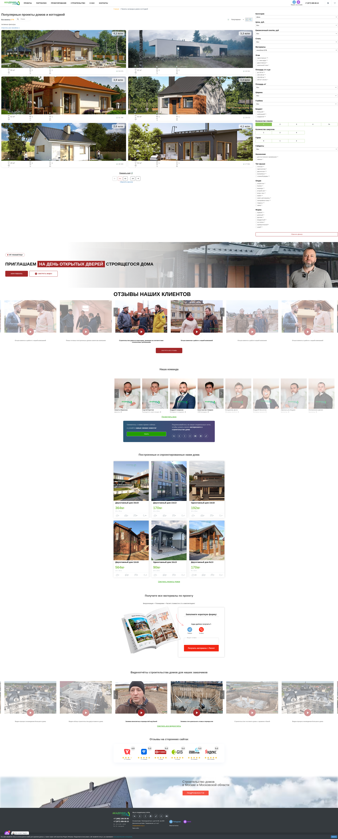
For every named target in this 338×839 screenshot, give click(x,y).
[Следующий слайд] (222, 312)
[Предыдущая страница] (115, 178)
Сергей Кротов (148, 410)
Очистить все (6, 28)
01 (120, 178)
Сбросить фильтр (126, 182)
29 (133, 178)
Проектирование (58, 3)
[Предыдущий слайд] (116, 312)
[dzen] (145, 816)
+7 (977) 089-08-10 (312, 3)
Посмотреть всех (169, 417)
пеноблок (15, 28)
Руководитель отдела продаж (150, 412)
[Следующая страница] (138, 178)
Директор (117, 412)
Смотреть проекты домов (169, 582)
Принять (334, 836)
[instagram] (190, 436)
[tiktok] (206, 436)
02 (125, 178)
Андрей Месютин (260, 410)
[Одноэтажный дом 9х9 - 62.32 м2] (63, 95)
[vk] (174, 436)
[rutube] (161, 816)
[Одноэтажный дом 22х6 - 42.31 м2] (190, 49)
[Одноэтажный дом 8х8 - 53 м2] (190, 142)
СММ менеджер (202, 412)
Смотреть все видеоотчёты (169, 726)
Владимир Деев (231, 410)
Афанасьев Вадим (288, 410)
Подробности (195, 793)
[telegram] (201, 436)
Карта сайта (135, 828)
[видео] (30, 332)
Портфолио (41, 3)
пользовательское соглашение (122, 837)
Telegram (177, 822)
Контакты (103, 3)
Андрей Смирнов (176, 410)
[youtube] (195, 436)
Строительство (78, 3)
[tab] (57, 159)
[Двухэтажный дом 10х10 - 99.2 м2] (63, 49)
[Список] (247, 19)
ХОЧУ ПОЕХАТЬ (16, 273)
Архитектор (284, 412)
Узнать (146, 434)
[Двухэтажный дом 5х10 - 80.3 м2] (190, 95)
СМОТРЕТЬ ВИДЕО (45, 273)
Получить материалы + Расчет (201, 648)
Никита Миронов (121, 410)
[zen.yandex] (185, 436)
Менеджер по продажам (177, 412)
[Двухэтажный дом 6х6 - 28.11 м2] (63, 142)
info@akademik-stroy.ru (138, 825)
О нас (92, 3)
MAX (189, 822)
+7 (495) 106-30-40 (121, 819)
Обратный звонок (173, 825)
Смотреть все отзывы (169, 350)
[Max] (12, 833)
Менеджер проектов (231, 412)
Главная (116, 9)
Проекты (28, 3)
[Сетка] (250, 19)
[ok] (179, 436)
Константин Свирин (205, 410)
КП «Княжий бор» (16, 255)
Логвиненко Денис (316, 410)
